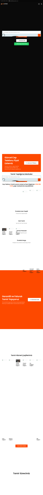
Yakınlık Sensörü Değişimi (4, 233)
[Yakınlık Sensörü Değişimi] (4, 228)
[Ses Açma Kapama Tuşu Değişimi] (32, 190)
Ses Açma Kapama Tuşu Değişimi (32, 270)
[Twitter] (38, 0)
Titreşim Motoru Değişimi (10, 233)
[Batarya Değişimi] (11, 360)
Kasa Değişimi (4, 439)
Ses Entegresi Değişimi (18, 233)
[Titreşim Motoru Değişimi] (11, 228)
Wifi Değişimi (24, 271)
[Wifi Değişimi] (25, 191)
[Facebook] (36, 0)
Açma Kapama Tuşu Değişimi (38, 270)
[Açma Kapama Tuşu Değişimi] (39, 190)
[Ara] (41, 4)
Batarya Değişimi (10, 439)
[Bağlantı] (4, 4)
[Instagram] (41, 0)
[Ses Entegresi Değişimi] (18, 228)
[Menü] (39, 4)
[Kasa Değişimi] (4, 360)
